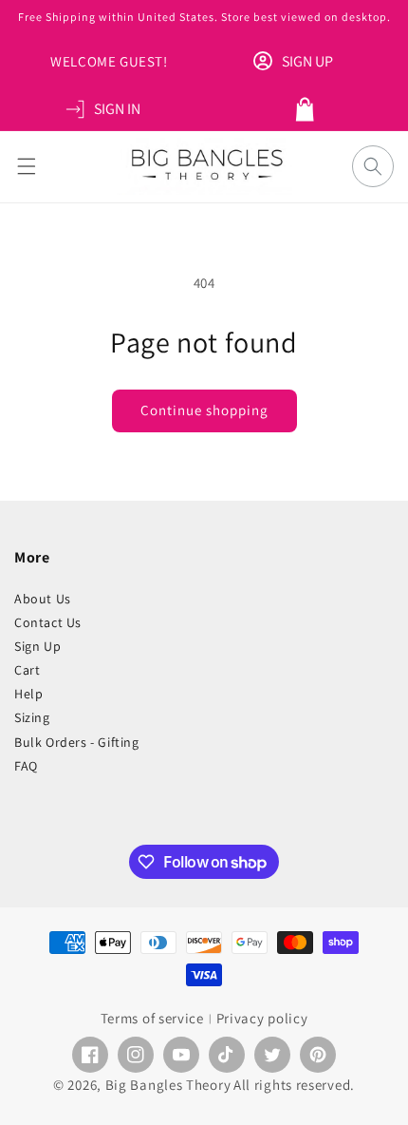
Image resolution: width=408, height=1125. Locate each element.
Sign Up (37, 646)
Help (28, 693)
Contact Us (48, 622)
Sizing (32, 717)
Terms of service (152, 1018)
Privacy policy (262, 1018)
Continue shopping (204, 410)
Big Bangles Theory (168, 1085)
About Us (42, 598)
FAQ (26, 765)
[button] (26, 166)
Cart (27, 669)
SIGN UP (307, 61)
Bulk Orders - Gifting (76, 742)
